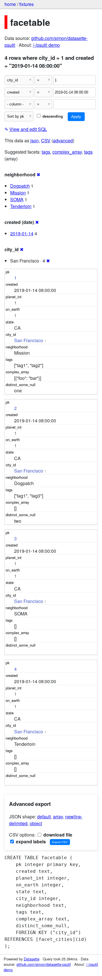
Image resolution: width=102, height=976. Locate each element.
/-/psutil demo (46, 45)
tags (46, 152)
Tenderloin (20, 206)
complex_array (67, 152)
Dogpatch (20, 186)
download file (57, 834)
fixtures (26, 4)
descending (52, 116)
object (36, 823)
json (34, 140)
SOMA (17, 199)
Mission (18, 192)
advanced (63, 140)
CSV (45, 140)
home (10, 4)
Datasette (31, 959)
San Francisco (28, 340)
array (58, 816)
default (44, 816)
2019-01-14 (21, 233)
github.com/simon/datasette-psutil (43, 964)
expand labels (30, 841)
